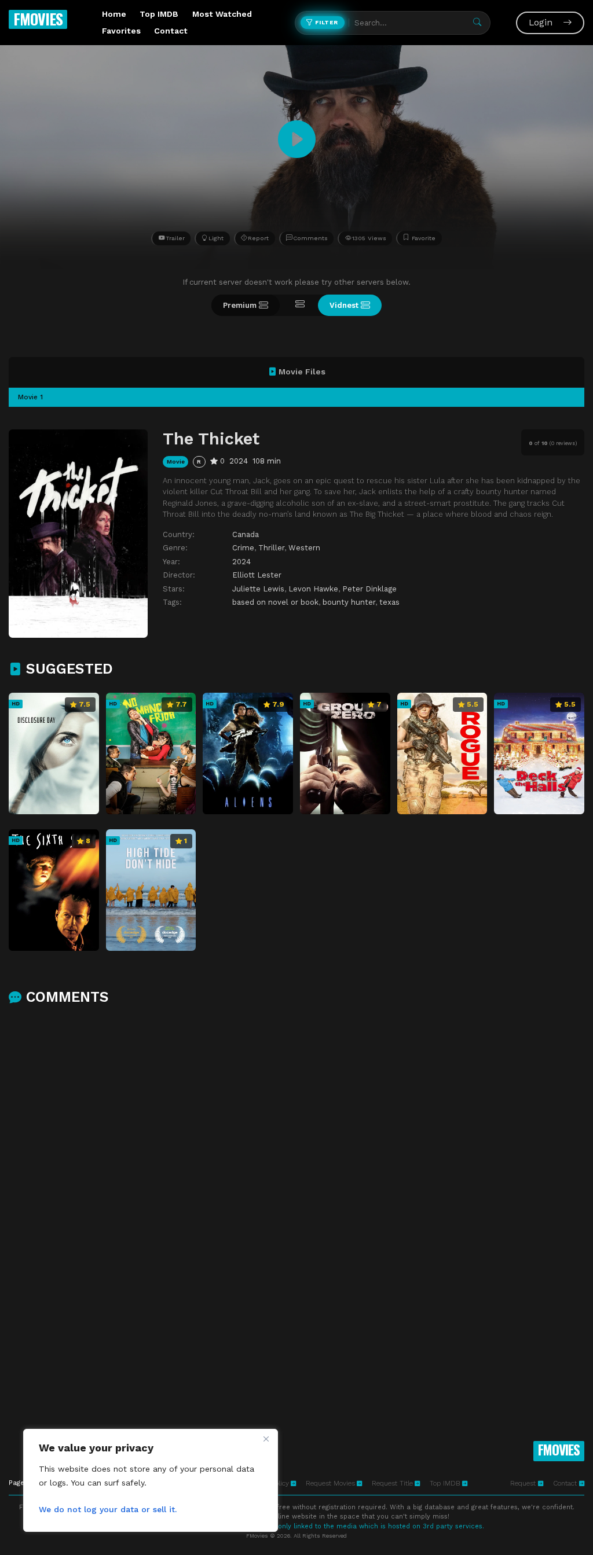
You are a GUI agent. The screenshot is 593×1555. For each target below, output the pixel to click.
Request (524, 1483)
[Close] (266, 1439)
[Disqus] (296, 1165)
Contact (171, 30)
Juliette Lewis (258, 588)
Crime (243, 547)
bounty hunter (349, 602)
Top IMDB (159, 14)
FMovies (38, 19)
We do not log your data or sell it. (108, 1509)
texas (389, 602)
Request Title (392, 1483)
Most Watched (222, 14)
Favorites (121, 30)
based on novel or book (275, 602)
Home (114, 14)
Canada (245, 534)
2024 (241, 561)
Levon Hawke (313, 588)
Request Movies (330, 1483)
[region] (150, 1480)
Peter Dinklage (369, 588)
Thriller (271, 547)
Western (304, 547)
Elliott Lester (256, 575)
